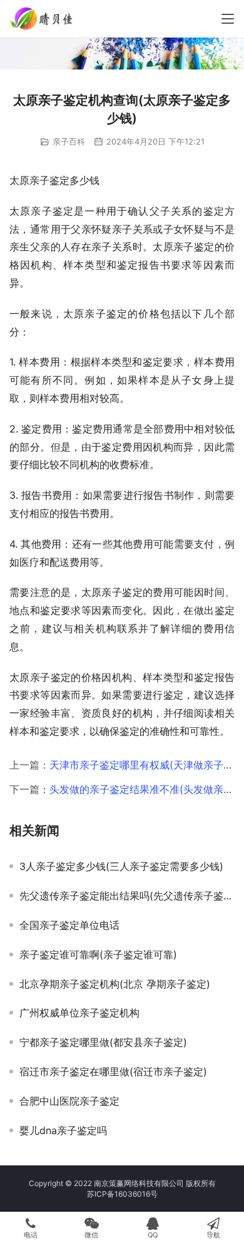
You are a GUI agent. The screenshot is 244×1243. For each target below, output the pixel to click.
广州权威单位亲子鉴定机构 (79, 1012)
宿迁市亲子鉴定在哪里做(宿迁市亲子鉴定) (113, 1071)
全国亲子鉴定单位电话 (69, 925)
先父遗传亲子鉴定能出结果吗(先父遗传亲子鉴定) (127, 895)
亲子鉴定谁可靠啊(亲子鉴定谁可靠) (98, 954)
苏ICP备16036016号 (122, 1194)
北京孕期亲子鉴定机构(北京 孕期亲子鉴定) (114, 984)
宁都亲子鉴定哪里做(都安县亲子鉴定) (103, 1042)
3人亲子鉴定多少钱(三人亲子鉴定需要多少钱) (121, 866)
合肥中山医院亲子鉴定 (69, 1101)
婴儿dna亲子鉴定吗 (63, 1130)
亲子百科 (69, 141)
